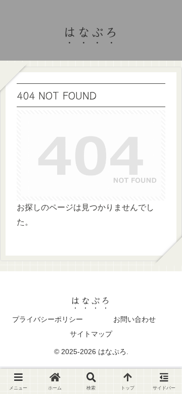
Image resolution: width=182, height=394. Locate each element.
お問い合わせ (134, 319)
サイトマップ (91, 334)
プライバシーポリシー (47, 319)
